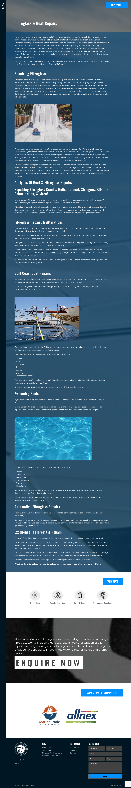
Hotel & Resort (47, 748)
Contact (73, 753)
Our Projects (74, 750)
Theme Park (46, 750)
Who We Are (74, 748)
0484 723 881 (117, 4)
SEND (105, 776)
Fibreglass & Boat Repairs (51, 756)
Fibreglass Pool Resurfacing (52, 753)
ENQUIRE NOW (48, 663)
